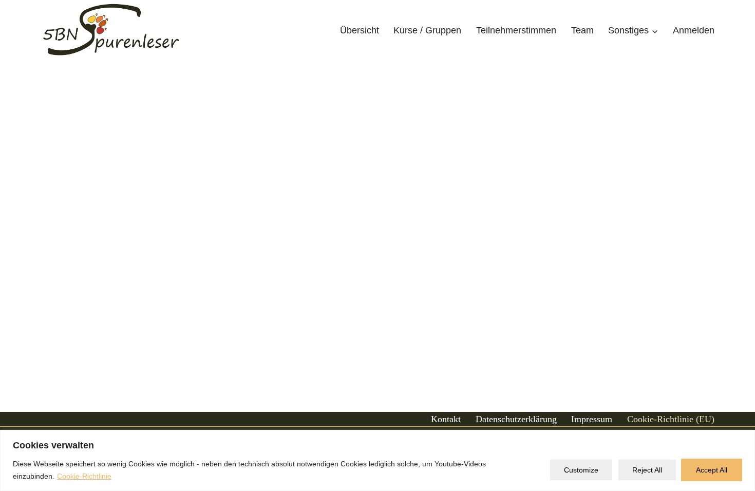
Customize (581, 470)
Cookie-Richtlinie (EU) (670, 419)
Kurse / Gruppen (427, 30)
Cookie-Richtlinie (84, 476)
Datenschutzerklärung (516, 419)
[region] (377, 460)
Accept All (711, 470)
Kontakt (446, 419)
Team (582, 30)
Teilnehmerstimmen (516, 30)
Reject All (647, 470)
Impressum (591, 419)
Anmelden (693, 30)
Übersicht (359, 30)
